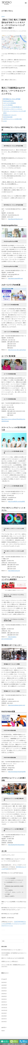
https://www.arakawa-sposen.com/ (16, 705)
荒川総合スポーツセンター (10, 115)
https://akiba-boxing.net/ (14, 570)
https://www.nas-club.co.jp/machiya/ (17, 349)
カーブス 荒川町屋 (7, 105)
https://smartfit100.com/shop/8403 (16, 501)
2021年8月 (4, 1016)
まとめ (5, 121)
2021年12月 (4, 1004)
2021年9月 (4, 1013)
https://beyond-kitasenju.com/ (15, 219)
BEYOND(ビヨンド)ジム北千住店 (18, 30)
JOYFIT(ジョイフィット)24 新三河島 (12, 119)
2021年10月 (4, 1010)
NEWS (3, 16)
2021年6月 (4, 1021)
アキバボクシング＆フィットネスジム (12, 109)
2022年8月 (4, 985)
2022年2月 (4, 999)
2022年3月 (4, 996)
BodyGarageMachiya (8, 101)
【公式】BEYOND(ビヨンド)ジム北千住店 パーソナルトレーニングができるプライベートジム (13, 923)
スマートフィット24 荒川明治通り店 (12, 107)
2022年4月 (4, 993)
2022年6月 (4, 988)
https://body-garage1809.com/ (15, 278)
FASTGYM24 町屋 (7, 117)
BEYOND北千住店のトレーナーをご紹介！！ (12, 949)
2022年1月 (4, 1002)
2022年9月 (4, 982)
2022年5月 (4, 990)
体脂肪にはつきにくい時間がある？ (9, 961)
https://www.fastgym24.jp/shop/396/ (17, 771)
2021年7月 (4, 1018)
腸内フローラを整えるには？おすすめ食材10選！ (13, 958)
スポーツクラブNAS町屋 (9, 103)
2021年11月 (4, 1007)
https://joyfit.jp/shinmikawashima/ (16, 844)
